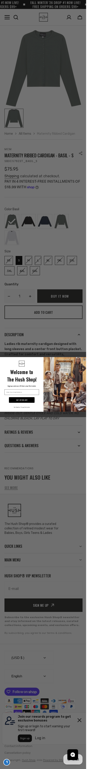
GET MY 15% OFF (20, 400)
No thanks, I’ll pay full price (20, 407)
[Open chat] (69, 754)
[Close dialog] (83, 359)
